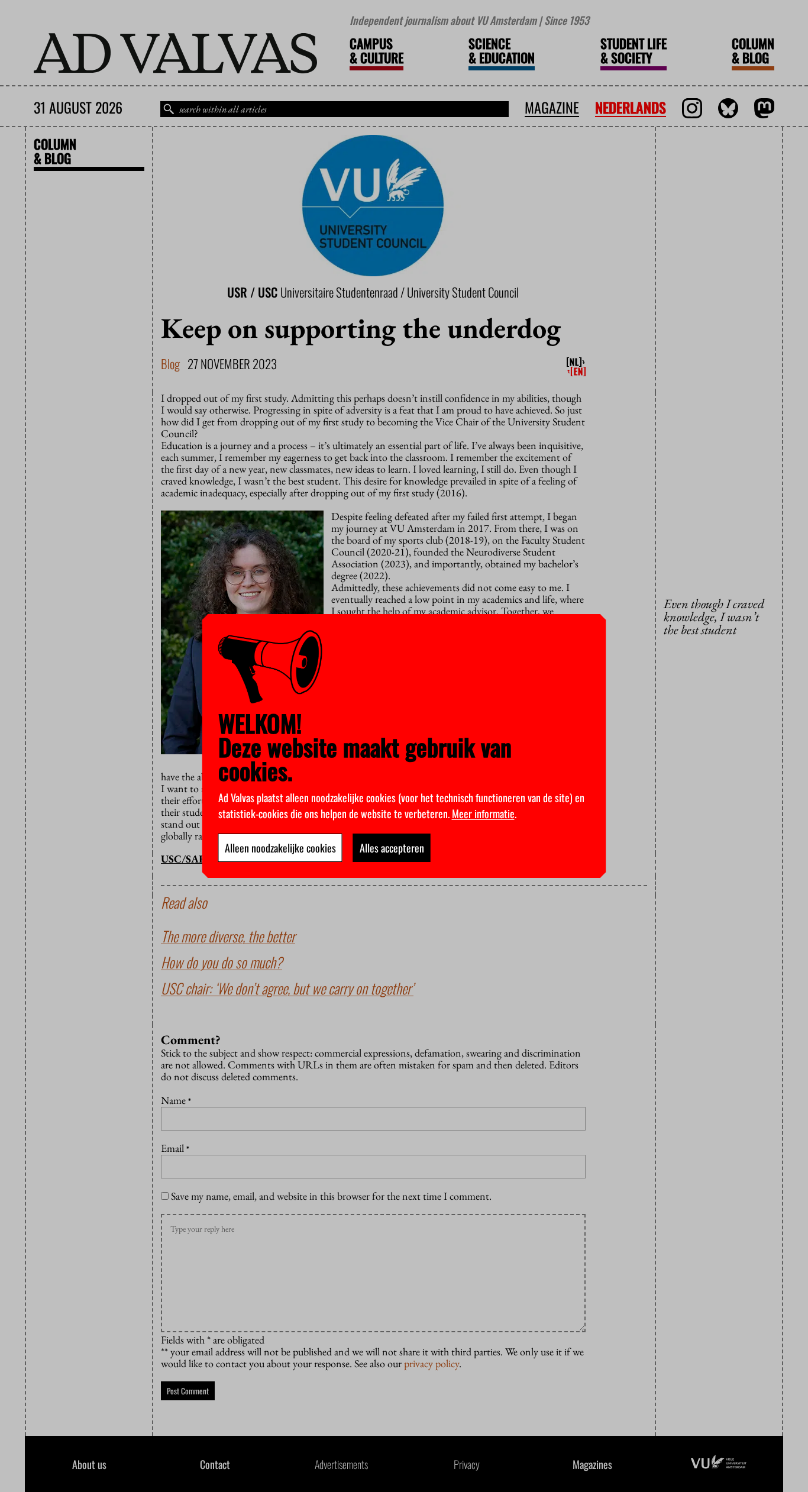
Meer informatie (483, 813)
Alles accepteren (392, 847)
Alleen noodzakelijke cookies (280, 847)
